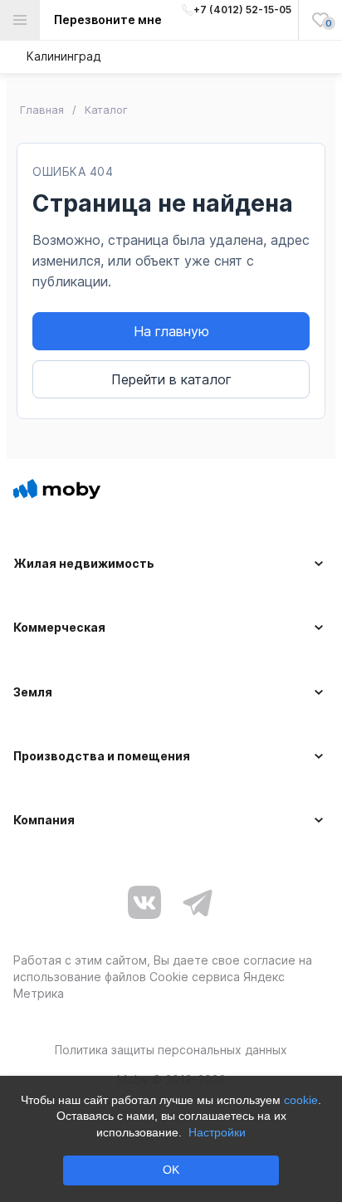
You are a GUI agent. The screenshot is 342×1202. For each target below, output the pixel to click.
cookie (301, 1100)
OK (171, 1169)
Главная (42, 109)
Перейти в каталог (171, 379)
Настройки (217, 1132)
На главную (171, 331)
